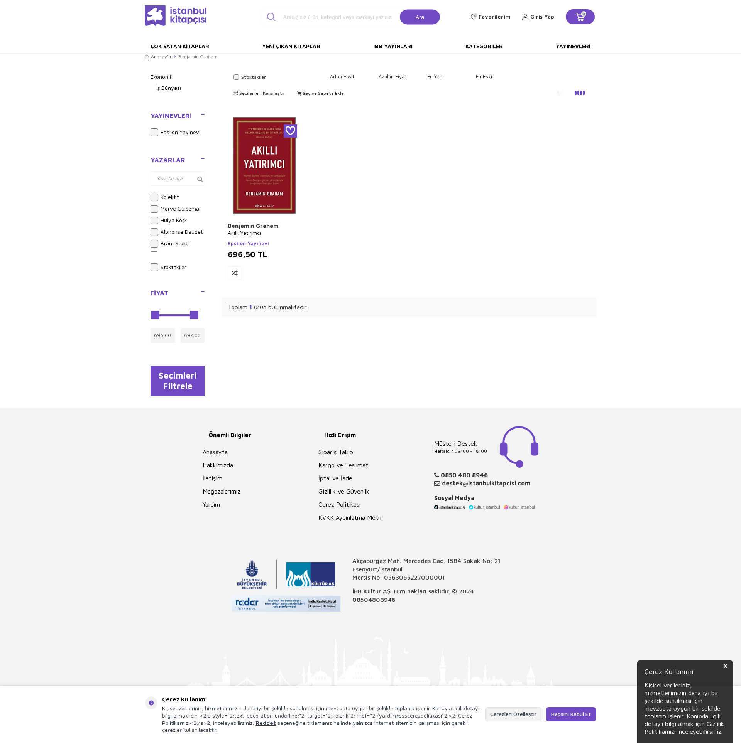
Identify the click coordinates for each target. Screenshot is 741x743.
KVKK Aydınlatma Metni (350, 517)
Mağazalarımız (221, 491)
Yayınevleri (573, 46)
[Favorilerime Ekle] (290, 131)
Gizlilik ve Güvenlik (343, 491)
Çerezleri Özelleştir (513, 714)
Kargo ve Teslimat (343, 465)
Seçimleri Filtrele (178, 380)
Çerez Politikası (339, 504)
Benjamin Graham (253, 225)
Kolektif (170, 197)
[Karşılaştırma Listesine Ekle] (234, 273)
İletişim (212, 478)
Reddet (265, 722)
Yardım (211, 504)
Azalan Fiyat (392, 76)
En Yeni (435, 76)
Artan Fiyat (342, 76)
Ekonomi (161, 76)
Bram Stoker (176, 243)
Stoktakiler (173, 267)
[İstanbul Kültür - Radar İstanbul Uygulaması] (286, 605)
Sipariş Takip (335, 451)
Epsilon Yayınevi (180, 132)
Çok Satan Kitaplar (180, 46)
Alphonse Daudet (182, 231)
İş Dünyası (168, 87)
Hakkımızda (218, 465)
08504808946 (374, 599)
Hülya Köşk (174, 220)
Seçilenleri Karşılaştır (261, 93)
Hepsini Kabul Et (571, 714)
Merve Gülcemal (180, 208)
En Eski (484, 76)
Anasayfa (161, 56)
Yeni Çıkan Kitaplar (291, 46)
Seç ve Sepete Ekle (322, 93)
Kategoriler (484, 46)
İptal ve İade (335, 478)
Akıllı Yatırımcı (244, 232)
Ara (420, 16)
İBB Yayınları (393, 46)
